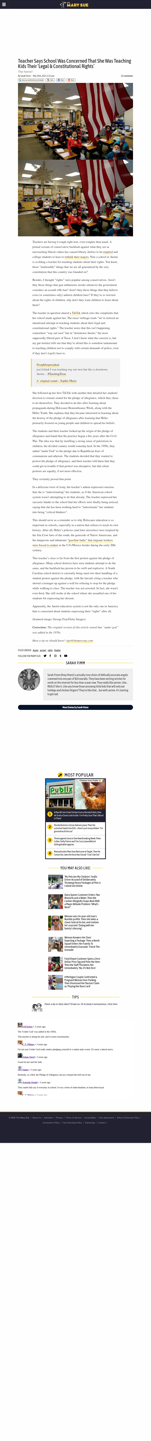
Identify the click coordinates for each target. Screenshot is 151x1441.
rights (50, 650)
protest (43, 650)
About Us (36, 1117)
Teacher (57, 650)
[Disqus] (75, 1058)
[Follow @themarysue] (45, 657)
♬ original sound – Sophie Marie (56, 381)
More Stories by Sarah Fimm (75, 707)
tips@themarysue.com (79, 640)
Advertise (48, 1117)
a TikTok (75, 313)
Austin (35, 650)
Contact (101, 1122)
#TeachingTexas (57, 374)
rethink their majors (77, 257)
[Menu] (4, 4)
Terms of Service (73, 1117)
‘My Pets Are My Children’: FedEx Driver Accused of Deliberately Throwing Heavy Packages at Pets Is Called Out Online (82, 881)
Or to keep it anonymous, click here (99, 1004)
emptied (108, 252)
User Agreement (106, 1117)
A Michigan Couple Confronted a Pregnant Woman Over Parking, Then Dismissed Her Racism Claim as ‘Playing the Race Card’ (81, 981)
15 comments (127, 76)
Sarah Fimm (25, 75)
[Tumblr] (61, 657)
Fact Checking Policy (72, 1122)
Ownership (90, 1122)
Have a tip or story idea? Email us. (62, 1004)
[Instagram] (55, 657)
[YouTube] (66, 657)
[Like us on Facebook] (50, 657)
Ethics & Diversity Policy (128, 1117)
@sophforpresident (47, 365)
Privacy (59, 1117)
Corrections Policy (51, 1122)
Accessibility (90, 1117)
